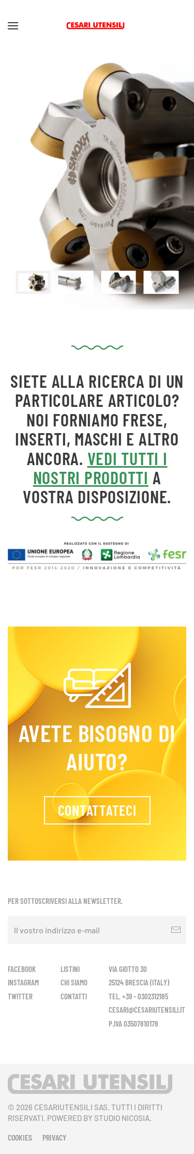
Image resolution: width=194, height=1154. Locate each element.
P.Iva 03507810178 (133, 1023)
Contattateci (97, 810)
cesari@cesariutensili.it (147, 1009)
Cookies (20, 1137)
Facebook (22, 969)
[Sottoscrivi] (176, 930)
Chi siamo (74, 982)
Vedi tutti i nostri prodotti (100, 468)
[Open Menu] (13, 26)
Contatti (74, 996)
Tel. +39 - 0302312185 (138, 996)
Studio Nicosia (122, 1118)
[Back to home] (97, 26)
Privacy (54, 1137)
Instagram (23, 982)
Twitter (20, 996)
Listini (70, 969)
